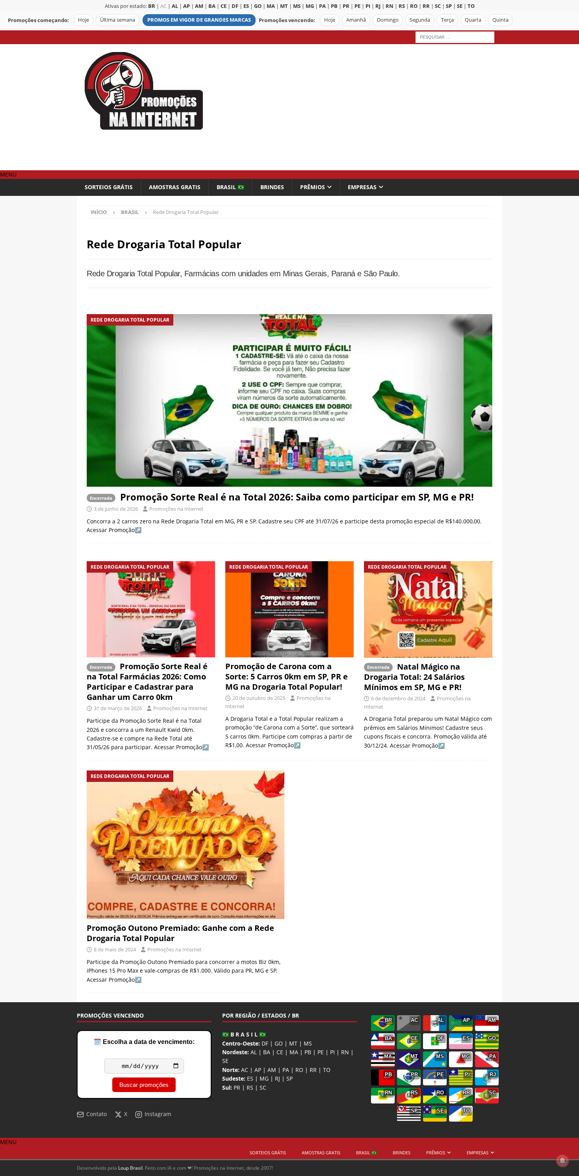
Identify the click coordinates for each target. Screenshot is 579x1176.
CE (280, 1052)
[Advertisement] (358, 107)
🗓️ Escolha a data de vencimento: (144, 1041)
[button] (8, 174)
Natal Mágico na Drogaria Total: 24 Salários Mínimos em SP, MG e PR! (414, 676)
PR (237, 1087)
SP (289, 1078)
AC (163, 6)
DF (265, 1043)
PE (320, 1052)
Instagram (158, 1114)
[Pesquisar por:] (455, 36)
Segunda (420, 20)
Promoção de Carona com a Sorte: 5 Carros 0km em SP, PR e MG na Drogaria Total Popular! (286, 676)
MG (264, 1078)
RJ (277, 1078)
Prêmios (312, 187)
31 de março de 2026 (118, 708)
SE (225, 1060)
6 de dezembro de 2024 (398, 698)
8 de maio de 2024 (115, 949)
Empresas (362, 187)
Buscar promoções (144, 1084)
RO (299, 1070)
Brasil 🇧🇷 (230, 187)
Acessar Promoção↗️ (114, 530)
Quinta (500, 20)
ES (250, 1078)
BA (266, 1052)
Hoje (83, 20)
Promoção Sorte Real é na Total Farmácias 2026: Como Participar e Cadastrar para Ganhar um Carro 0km (147, 681)
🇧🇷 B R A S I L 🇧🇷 (244, 1034)
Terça (447, 20)
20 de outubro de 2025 (258, 698)
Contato (96, 1114)
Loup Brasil (130, 1168)
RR (313, 1070)
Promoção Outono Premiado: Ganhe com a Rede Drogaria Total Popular (180, 933)
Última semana (117, 20)
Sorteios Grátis (109, 187)
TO (326, 1070)
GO (279, 1043)
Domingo (388, 20)
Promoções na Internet (176, 508)
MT (293, 1043)
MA (294, 1052)
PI (332, 1052)
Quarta (473, 20)
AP (257, 1070)
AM (271, 1070)
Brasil (130, 212)
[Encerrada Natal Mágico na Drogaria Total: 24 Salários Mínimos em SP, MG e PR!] (428, 609)
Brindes (272, 187)
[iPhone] (185, 844)
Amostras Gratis (174, 187)
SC (263, 1087)
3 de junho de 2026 (116, 508)
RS (250, 1087)
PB (307, 1052)
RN (345, 1052)
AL (254, 1052)
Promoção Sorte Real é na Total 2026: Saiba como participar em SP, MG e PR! (297, 496)
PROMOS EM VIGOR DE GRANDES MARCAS (199, 20)
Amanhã (356, 20)
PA (285, 1070)
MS (308, 1043)
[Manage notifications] (562, 1160)
